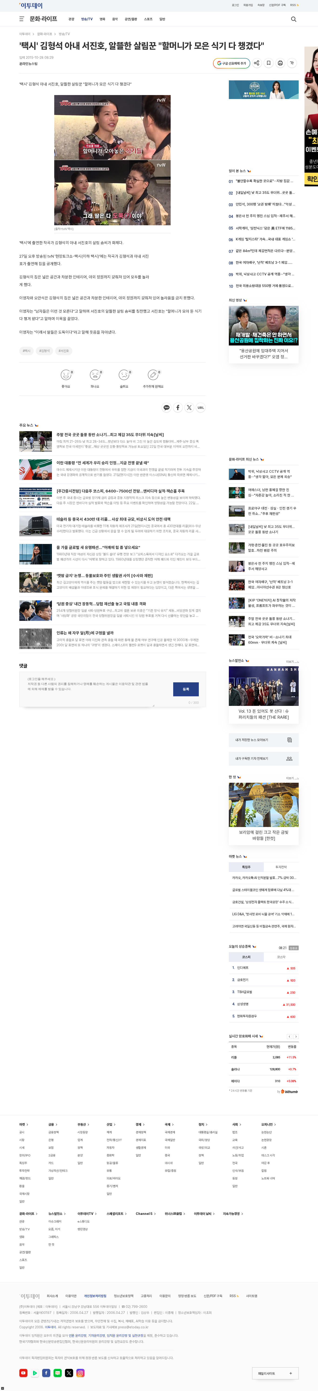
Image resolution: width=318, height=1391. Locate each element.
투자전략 (281, 867)
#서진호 (64, 351)
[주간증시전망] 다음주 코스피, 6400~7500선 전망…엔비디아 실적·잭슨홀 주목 (121, 491)
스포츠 (148, 19)
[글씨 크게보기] (292, 63)
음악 (115, 19)
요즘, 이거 (54, 1229)
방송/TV (87, 19)
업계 (80, 1140)
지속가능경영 (231, 1214)
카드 (51, 1163)
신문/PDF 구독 (277, 5)
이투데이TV (85, 1214)
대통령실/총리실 (208, 1132)
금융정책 (53, 1132)
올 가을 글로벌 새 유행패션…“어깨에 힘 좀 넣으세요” (98, 547)
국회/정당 (204, 1140)
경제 (138, 1124)
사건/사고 (238, 1147)
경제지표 (141, 1140)
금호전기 (242, 980)
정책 (80, 1147)
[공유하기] (257, 63)
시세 (21, 1147)
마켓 (22, 1124)
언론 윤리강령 (77, 1335)
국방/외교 (204, 1147)
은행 (51, 1140)
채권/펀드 (25, 1178)
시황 (21, 1140)
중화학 (110, 1155)
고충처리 (146, 1296)
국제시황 (24, 1194)
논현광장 (266, 1140)
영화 (102, 19)
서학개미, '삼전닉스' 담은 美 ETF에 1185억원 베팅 (271, 228)
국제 (167, 1124)
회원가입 (248, 5)
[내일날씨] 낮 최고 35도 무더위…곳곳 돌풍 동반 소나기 (274, 193)
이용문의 (165, 1296)
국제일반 (170, 1140)
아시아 (169, 1163)
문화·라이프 (43, 18)
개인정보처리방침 (95, 1296)
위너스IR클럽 (173, 1214)
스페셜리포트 (115, 1214)
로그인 (235, 5)
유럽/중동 (170, 1170)
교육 (234, 1140)
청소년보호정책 (123, 1296)
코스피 (246, 957)
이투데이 (24, 34)
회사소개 (52, 1296)
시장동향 (83, 1132)
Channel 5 (144, 1214)
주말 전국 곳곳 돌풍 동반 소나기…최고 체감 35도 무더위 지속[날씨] (110, 434)
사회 (235, 1124)
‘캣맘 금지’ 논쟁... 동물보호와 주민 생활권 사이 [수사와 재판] (105, 575)
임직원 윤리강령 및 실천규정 (125, 1335)
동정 (234, 1178)
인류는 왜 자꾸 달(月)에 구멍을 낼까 (85, 633)
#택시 (26, 351)
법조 (234, 1132)
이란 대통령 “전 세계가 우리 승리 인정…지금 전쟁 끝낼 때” (103, 463)
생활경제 (141, 1147)
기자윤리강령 (96, 1335)
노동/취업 (238, 1155)
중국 (167, 1155)
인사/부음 (238, 1170)
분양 (80, 1155)
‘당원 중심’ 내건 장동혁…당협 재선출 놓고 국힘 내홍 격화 (101, 604)
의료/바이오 (114, 1178)
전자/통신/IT (114, 1140)
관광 (71, 19)
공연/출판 (131, 19)
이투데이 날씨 (202, 1214)
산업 (109, 1124)
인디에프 (242, 968)
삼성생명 (242, 1004)
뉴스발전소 (55, 1214)
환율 (21, 1186)
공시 (21, 1132)
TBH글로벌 (244, 992)
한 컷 (51, 1244)
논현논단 (266, 1132)
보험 (51, 1147)
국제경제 (170, 1132)
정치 (201, 1124)
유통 (109, 1170)
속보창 (260, 5)
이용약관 (71, 1296)
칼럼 (264, 1170)
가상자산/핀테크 (58, 1170)
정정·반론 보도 (187, 1296)
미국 (167, 1147)
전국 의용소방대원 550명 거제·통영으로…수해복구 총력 (274, 286)
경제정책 (141, 1132)
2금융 (51, 1155)
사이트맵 (251, 1296)
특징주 (246, 867)
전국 (234, 1163)
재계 (109, 1132)
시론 (264, 1147)
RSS (293, 5)
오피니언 (267, 1124)
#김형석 (44, 351)
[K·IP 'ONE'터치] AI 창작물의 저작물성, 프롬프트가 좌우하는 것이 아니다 (272, 605)
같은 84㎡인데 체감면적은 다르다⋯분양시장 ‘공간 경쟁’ (275, 251)
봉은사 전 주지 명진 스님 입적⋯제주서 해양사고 (269, 216)
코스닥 (281, 957)
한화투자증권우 (247, 1016)
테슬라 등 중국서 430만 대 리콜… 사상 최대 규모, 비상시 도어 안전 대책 (114, 519)
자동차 (110, 1147)
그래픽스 (53, 1237)
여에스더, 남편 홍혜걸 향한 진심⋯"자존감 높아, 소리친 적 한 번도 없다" (271, 495)
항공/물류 (112, 1163)
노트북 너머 (268, 1178)
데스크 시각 (268, 1155)
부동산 (82, 1124)
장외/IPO (24, 1155)
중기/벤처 (112, 1186)
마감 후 (265, 1163)
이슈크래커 (54, 1221)
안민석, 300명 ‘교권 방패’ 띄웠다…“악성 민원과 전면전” (274, 204)
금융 (51, 1124)
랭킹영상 (83, 1229)
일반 (162, 19)
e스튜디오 (84, 1221)
